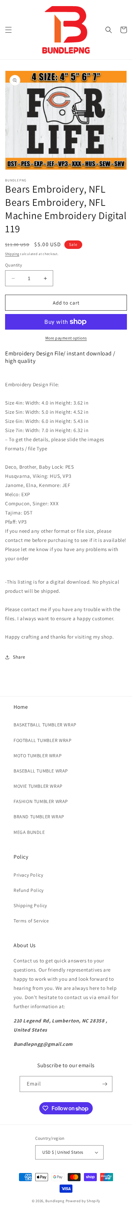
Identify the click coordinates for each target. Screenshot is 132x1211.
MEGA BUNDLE (29, 832)
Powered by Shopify (83, 1200)
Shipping (12, 254)
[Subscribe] (104, 1084)
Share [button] (19, 657)
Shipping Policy (30, 905)
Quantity (13, 265)
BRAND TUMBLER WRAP (39, 817)
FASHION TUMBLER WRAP (41, 801)
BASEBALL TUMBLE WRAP (41, 771)
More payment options (66, 337)
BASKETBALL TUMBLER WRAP (45, 725)
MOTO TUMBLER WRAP (38, 756)
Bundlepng (54, 1200)
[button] (8, 29)
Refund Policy (29, 890)
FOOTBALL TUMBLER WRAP (43, 740)
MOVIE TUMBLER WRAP (38, 786)
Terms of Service (31, 921)
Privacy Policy (28, 875)
